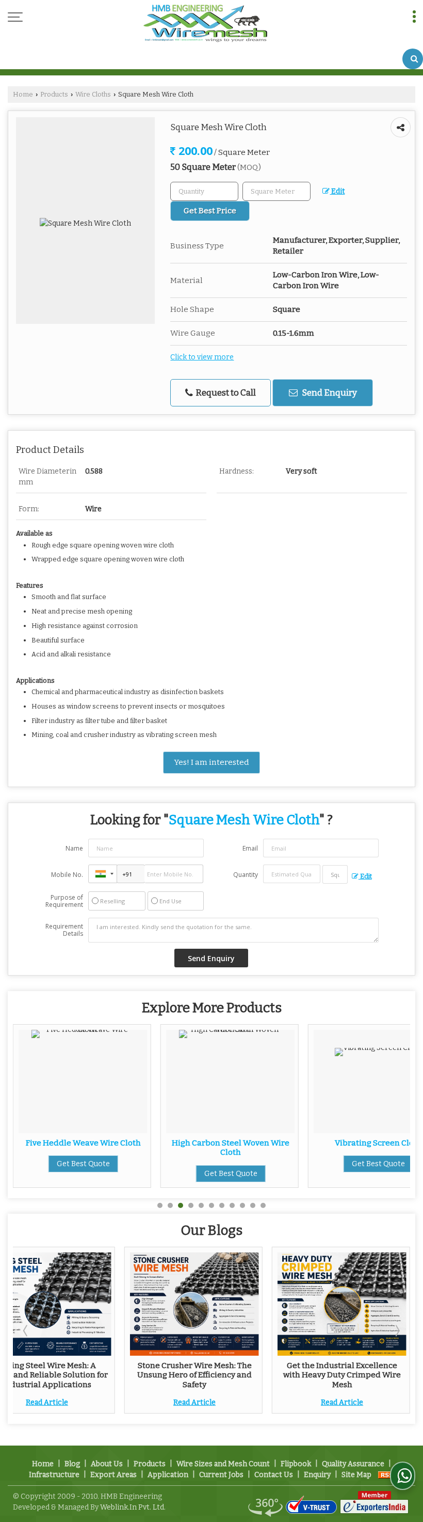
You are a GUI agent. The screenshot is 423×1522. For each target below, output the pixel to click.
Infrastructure (54, 1474)
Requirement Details (64, 930)
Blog (72, 1464)
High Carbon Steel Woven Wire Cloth (114, 1147)
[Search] (412, 59)
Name (74, 848)
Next (396, 1330)
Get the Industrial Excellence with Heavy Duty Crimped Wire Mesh (342, 1375)
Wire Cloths (93, 94)
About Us (107, 1464)
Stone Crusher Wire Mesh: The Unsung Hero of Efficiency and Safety (194, 1375)
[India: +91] (102, 874)
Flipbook (296, 1464)
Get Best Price (210, 210)
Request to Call (225, 392)
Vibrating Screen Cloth (262, 1143)
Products (54, 94)
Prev (26, 1330)
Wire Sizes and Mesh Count (223, 1464)
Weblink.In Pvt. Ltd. (133, 1507)
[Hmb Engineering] (205, 24)
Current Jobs (221, 1474)
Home (23, 94)
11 (263, 1205)
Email (250, 848)
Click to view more (202, 357)
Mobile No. (67, 874)
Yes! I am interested (211, 762)
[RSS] (387, 1474)
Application (168, 1474)
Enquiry (317, 1474)
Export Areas (113, 1474)
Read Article (47, 1402)
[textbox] (276, 191)
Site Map (356, 1474)
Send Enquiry (328, 392)
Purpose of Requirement (64, 901)
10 (252, 1205)
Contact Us (273, 1474)
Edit (337, 191)
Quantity (245, 874)
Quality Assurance (353, 1464)
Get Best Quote (114, 1173)
